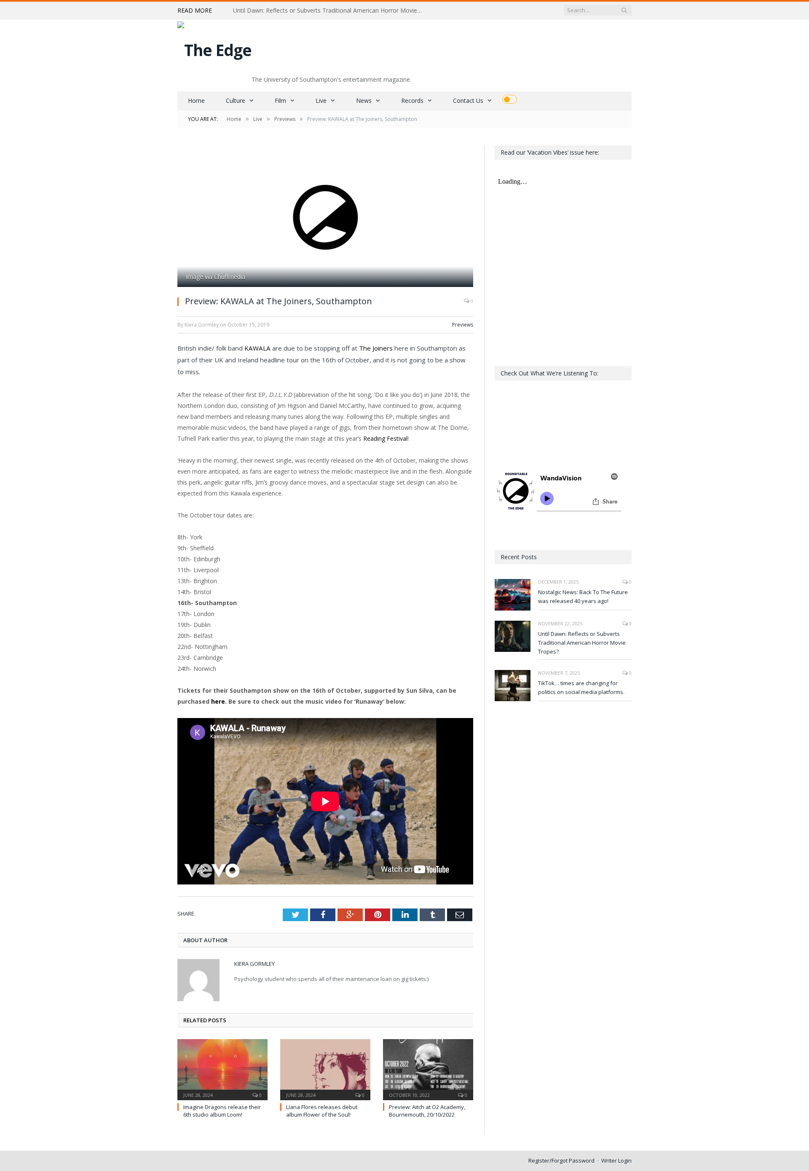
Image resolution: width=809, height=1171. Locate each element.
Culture (235, 100)
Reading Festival (385, 438)
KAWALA (257, 348)
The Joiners (376, 348)
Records (412, 100)
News (364, 100)
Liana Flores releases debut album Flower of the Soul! (321, 1110)
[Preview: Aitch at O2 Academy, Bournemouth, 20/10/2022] (428, 1068)
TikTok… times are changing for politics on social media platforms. (581, 687)
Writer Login (616, 1160)
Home (196, 100)
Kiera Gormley (254, 963)
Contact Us (468, 100)
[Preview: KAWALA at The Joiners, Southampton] (325, 217)
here (218, 701)
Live (321, 100)
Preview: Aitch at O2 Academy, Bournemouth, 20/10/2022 (427, 1110)
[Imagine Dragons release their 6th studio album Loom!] (222, 1068)
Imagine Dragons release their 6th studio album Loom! (222, 1110)
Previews (462, 324)
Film (280, 100)
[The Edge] (214, 48)
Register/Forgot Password (561, 1160)
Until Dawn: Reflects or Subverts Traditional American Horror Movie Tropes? (330, 10)
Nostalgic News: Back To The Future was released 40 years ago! (583, 596)
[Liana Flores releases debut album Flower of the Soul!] (325, 1068)
